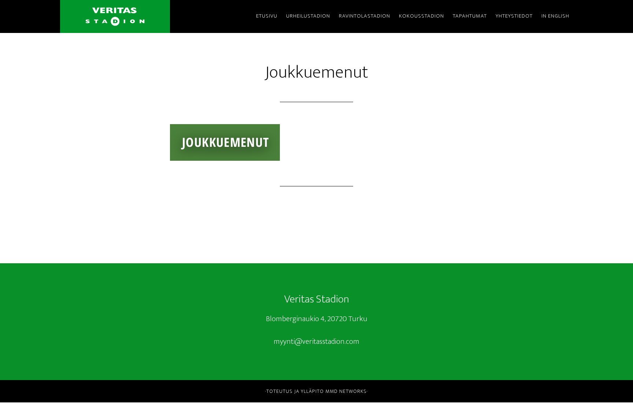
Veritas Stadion (115, 16)
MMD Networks (346, 391)
